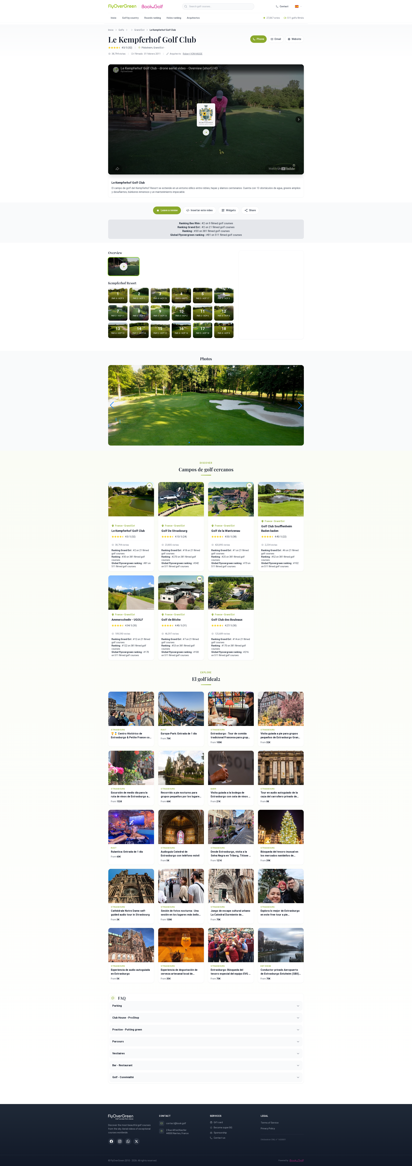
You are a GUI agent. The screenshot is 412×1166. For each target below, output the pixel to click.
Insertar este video (202, 210)
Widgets (231, 210)
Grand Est (139, 30)
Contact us (219, 1138)
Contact (284, 6)
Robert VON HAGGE (192, 53)
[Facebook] (111, 1141)
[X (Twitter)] (136, 1141)
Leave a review (169, 210)
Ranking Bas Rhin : (190, 223)
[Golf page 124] (131, 592)
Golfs (121, 30)
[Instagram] (120, 1141)
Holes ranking (174, 18)
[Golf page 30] (281, 499)
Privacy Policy (268, 1128)
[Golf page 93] (231, 592)
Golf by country (130, 18)
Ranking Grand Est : (190, 227)
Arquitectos (193, 18)
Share (252, 210)
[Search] (185, 6)
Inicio (113, 18)
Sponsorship (220, 1132)
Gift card (218, 1122)
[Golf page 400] (181, 501)
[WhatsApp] (128, 1141)
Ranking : (188, 231)
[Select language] (298, 6)
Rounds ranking (152, 18)
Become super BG (223, 1127)
